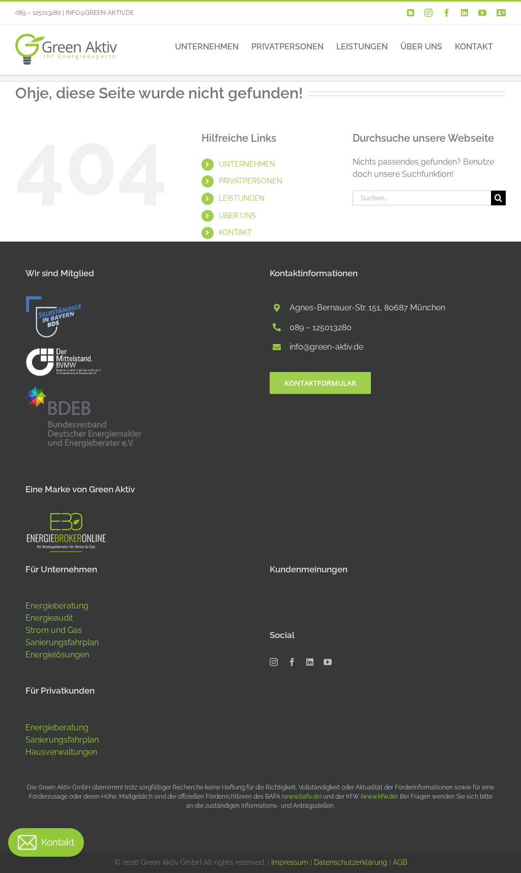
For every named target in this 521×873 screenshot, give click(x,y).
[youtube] (328, 662)
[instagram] (274, 662)
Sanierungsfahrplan (62, 642)
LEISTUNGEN (242, 198)
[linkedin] (309, 662)
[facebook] (292, 662)
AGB (400, 862)
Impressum (289, 862)
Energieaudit (49, 618)
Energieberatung (57, 606)
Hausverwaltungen (61, 752)
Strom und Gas (53, 630)
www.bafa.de (301, 796)
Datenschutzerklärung (350, 862)
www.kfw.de (379, 796)
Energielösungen (57, 654)
